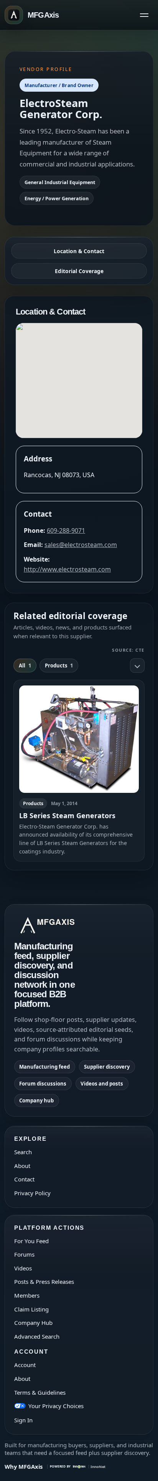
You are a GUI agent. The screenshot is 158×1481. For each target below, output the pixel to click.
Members (27, 1295)
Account (25, 1365)
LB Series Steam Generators (67, 815)
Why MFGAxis (24, 1466)
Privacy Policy (32, 1193)
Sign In (23, 1420)
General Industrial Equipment (60, 182)
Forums (24, 1254)
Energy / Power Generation (57, 198)
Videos (23, 1268)
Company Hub (33, 1322)
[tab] (24, 665)
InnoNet (98, 1466)
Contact (24, 1179)
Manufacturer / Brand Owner (59, 85)
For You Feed (31, 1241)
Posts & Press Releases (44, 1281)
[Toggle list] (137, 665)
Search (23, 1152)
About (22, 1166)
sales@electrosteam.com (80, 544)
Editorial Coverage (79, 271)
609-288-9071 (66, 530)
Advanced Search (36, 1336)
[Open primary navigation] (144, 15)
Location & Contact (79, 251)
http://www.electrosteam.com (67, 569)
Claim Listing (31, 1309)
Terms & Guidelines (40, 1392)
